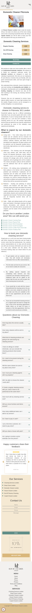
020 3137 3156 (16, 555)
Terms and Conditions (16, 583)
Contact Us (16, 63)
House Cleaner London (10, 490)
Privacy (16, 582)
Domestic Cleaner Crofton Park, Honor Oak (14, 227)
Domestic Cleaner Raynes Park (11, 222)
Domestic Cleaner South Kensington (13, 225)
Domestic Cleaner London (11, 488)
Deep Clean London (9, 485)
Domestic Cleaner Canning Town (12, 220)
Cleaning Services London (11, 482)
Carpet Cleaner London (10, 496)
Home (16, 576)
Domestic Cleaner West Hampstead (12, 224)
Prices (16, 580)
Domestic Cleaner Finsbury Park (12, 229)
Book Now (16, 59)
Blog (16, 585)
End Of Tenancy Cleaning (11, 493)
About (16, 578)
